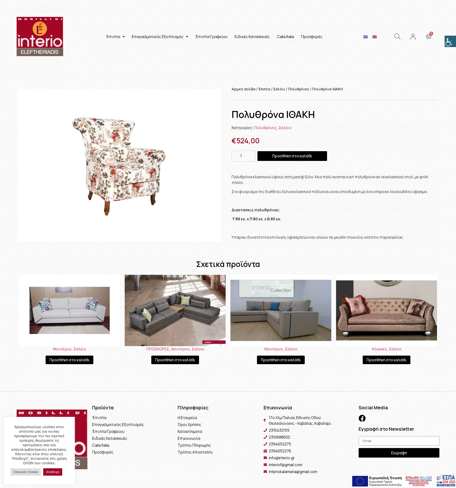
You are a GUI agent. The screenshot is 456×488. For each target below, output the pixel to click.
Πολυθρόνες (298, 89)
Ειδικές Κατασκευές (252, 36)
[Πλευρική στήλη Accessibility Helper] (450, 41)
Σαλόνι (279, 89)
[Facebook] (362, 418)
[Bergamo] (119, 165)
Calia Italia (285, 36)
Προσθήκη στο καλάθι (292, 156)
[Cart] (429, 36)
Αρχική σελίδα (243, 89)
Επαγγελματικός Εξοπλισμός (158, 36)
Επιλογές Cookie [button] (26, 472)
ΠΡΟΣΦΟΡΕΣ (157, 349)
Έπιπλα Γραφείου (211, 36)
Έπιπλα (113, 36)
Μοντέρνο (62, 349)
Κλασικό (379, 349)
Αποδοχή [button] (52, 472)
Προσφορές (312, 36)
